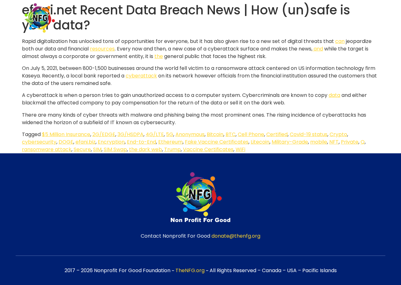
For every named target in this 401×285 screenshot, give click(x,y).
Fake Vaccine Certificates (216, 141)
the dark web (145, 149)
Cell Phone (251, 134)
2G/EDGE (103, 134)
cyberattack (141, 75)
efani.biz (86, 141)
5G (169, 134)
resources (102, 48)
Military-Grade (290, 141)
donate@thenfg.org (235, 236)
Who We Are (200, 21)
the (158, 56)
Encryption (111, 141)
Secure (82, 149)
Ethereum (170, 141)
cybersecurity (39, 141)
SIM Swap (115, 149)
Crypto (338, 134)
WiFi (240, 149)
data (334, 95)
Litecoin (260, 141)
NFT (334, 141)
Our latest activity (354, 21)
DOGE (66, 141)
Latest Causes (297, 21)
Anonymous (190, 134)
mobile (318, 141)
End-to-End (141, 141)
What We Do (247, 21)
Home (162, 21)
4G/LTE (155, 134)
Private (349, 141)
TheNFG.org (190, 270)
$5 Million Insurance (66, 134)
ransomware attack (46, 149)
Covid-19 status (308, 134)
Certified (277, 134)
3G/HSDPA (130, 134)
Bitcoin (215, 134)
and (317, 48)
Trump (172, 149)
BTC (231, 134)
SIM (97, 149)
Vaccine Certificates (208, 149)
